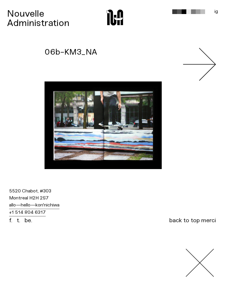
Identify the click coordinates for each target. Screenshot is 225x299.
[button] (174, 11)
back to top (184, 221)
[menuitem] (38, 14)
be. (28, 221)
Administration (38, 23)
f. (10, 221)
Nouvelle (25, 14)
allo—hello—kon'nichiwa (34, 205)
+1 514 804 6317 (27, 212)
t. (18, 221)
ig (216, 11)
